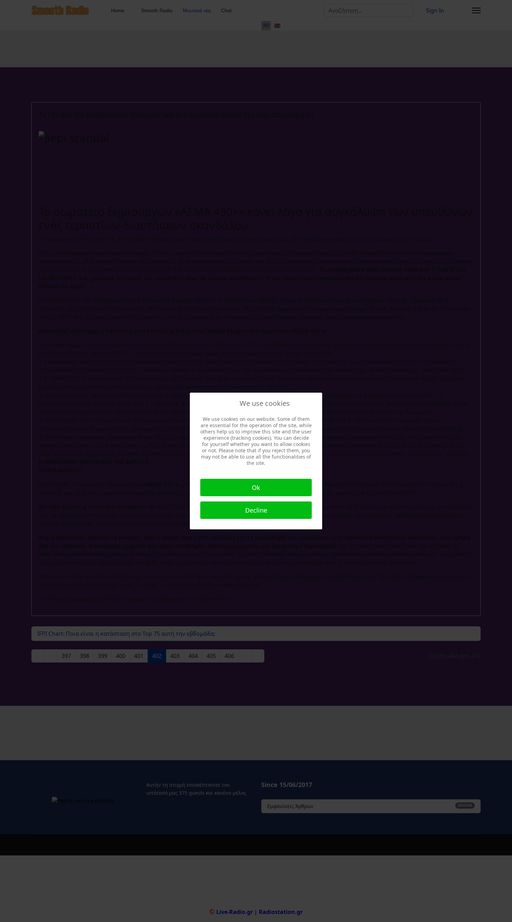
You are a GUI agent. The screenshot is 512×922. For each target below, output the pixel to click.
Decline (256, 510)
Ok (256, 487)
